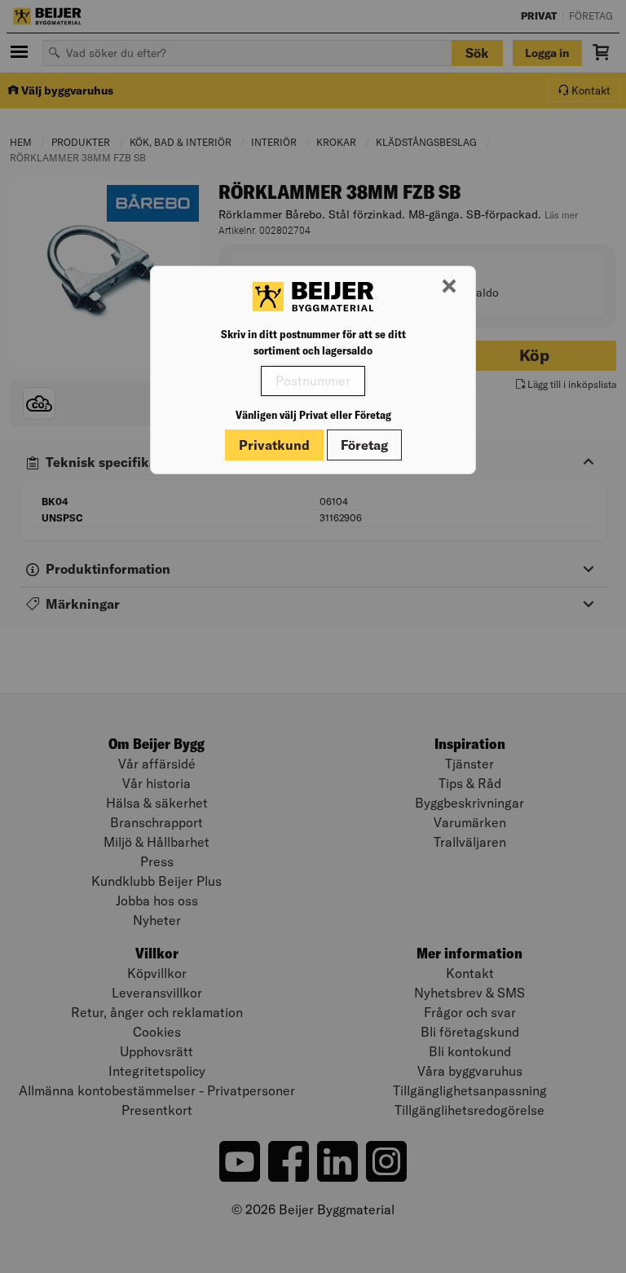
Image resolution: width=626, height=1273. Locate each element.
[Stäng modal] (449, 287)
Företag (364, 445)
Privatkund (274, 445)
